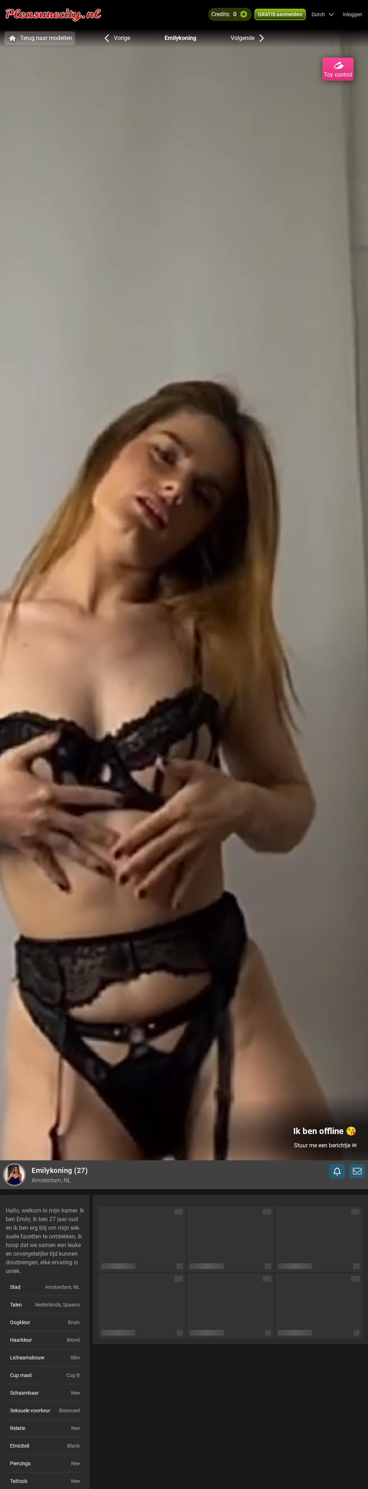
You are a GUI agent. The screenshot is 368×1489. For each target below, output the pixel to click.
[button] (323, 14)
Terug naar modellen (46, 38)
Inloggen (352, 14)
